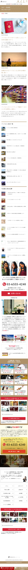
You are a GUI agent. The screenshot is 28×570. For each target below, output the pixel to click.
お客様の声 (21, 489)
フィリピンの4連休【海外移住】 (12, 127)
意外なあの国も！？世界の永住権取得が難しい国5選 (16, 206)
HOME (2, 13)
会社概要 (5, 330)
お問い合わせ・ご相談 (14, 451)
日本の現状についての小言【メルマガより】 (14, 139)
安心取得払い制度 (7, 493)
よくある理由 (20, 497)
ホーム (7, 485)
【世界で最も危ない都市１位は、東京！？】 (14, 176)
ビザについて (20, 485)
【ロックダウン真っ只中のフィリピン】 (13, 182)
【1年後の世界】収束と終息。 (11, 164)
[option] (14, 307)
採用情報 (20, 500)
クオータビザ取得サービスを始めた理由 (7, 497)
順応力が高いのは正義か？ (11, 151)
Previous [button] (3, 307)
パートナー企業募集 (7, 504)
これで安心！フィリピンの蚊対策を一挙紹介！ (15, 220)
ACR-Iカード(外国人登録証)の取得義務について (15, 213)
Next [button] (25, 307)
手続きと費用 (6, 489)
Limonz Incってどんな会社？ (13, 461)
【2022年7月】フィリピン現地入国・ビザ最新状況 (15, 145)
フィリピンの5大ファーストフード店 (13, 199)
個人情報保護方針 (7, 500)
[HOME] (4, 2)
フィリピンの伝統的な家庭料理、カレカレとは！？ (16, 234)
